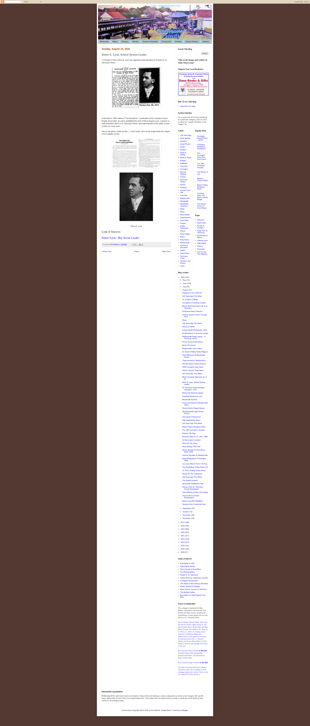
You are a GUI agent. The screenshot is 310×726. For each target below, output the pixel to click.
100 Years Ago (185, 135)
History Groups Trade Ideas (192, 370)
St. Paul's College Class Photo (193, 470)
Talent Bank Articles (187, 566)
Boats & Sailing (183, 154)
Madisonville (185, 198)
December (187, 518)
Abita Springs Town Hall (191, 446)
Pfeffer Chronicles (184, 227)
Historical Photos (183, 181)
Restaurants (185, 243)
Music (182, 212)
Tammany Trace (184, 257)
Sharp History (192, 42)
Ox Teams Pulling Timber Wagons (195, 352)
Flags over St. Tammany (202, 232)
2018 (183, 526)
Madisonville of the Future (192, 348)
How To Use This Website (202, 253)
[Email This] (133, 244)
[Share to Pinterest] (142, 244)
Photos (125, 42)
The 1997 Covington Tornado (201, 166)
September (187, 508)
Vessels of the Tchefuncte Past (194, 504)
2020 (183, 532)
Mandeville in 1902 (187, 563)
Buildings (183, 163)
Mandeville (184, 201)
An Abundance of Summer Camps (195, 333)
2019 (183, 529)
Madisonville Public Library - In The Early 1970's (194, 338)
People (183, 223)
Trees (182, 266)
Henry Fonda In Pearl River (190, 569)
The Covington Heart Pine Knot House (201, 156)
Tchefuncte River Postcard (192, 311)
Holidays (183, 188)
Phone (182, 231)
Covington (184, 169)
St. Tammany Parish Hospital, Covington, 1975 (193, 389)
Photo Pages (185, 234)
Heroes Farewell (150, 42)
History (183, 185)
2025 (183, 549)
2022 (183, 539)
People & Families (200, 227)
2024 (183, 546)
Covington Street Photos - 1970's (202, 138)
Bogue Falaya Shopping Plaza (202, 187)
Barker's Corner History (202, 180)
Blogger (185, 710)
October (186, 512)
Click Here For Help (187, 106)
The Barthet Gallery (187, 592)
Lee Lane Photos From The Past (194, 464)
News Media (185, 215)
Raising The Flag (188, 433)
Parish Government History (192, 342)
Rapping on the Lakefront (192, 293)
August (186, 290)
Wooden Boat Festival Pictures (194, 364)
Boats (184, 320)
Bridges (183, 160)
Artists (182, 147)
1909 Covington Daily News (192, 367)
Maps (115, 42)
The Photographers (187, 572)
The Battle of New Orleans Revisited (194, 584)
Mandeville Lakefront (184, 205)
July (184, 287)
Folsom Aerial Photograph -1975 (194, 330)
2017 (183, 522)
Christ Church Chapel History (193, 408)
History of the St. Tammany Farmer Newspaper (192, 488)
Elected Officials (183, 173)
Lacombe (183, 195)
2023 (183, 542)
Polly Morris (184, 240)
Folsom (183, 177)
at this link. (204, 662)
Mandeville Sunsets (189, 400)
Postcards (166, 42)
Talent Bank (184, 253)
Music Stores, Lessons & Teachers (193, 589)
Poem (182, 237)
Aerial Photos (185, 144)
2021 (183, 536)
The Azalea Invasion (190, 480)
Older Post (166, 251)
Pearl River (184, 220)
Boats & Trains (185, 158)
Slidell (182, 250)
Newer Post (106, 251)
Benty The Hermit (189, 345)
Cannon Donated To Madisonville (195, 455)
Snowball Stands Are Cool (192, 396)
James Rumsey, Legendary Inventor (194, 578)
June (185, 283)
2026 (183, 552)
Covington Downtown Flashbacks (201, 147)
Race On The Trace (189, 443)
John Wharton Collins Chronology (195, 492)
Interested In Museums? (191, 417)
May (184, 280)
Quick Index (201, 223)
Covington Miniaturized (189, 581)
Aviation (183, 150)
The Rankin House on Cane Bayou (202, 206)
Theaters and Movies (185, 262)
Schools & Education (184, 246)
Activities (183, 141)
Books (135, 42)
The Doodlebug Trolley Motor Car (195, 467)
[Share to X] (137, 244)
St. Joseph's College (190, 299)
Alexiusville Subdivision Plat (192, 484)
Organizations (185, 217)
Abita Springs (185, 138)
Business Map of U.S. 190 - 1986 (195, 437)
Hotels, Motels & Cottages (190, 586)
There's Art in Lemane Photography (190, 497)
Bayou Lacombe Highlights (192, 501)
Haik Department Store (191, 420)
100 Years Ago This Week (192, 296)
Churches (184, 166)
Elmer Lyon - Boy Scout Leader (120, 238)
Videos (205, 42)
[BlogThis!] (135, 244)
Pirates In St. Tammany (189, 575)
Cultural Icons (202, 240)
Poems (178, 42)
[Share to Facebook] (140, 244)
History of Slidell (188, 327)
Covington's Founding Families (194, 303)
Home (136, 251)
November (187, 515)
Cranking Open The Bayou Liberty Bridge (202, 196)
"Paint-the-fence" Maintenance (194, 360)
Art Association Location (191, 440)
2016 (183, 277)
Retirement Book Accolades (192, 393)
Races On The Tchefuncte (192, 474)
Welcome (104, 42)
